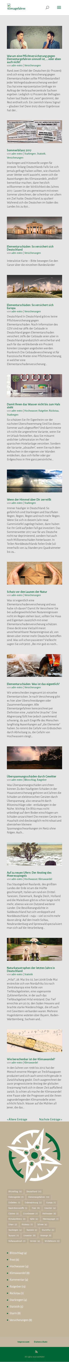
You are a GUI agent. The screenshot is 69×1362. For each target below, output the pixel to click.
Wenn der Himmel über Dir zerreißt (29, 499)
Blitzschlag (30, 780)
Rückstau (54, 410)
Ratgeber (43, 410)
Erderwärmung (33, 1202)
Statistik (41, 153)
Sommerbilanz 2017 (19, 150)
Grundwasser (30, 1213)
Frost (36, 1208)
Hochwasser (30, 410)
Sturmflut (48, 1230)
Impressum (23, 1342)
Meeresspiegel (50, 1219)
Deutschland (33, 1191)
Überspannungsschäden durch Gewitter (31, 776)
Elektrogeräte (16, 1197)
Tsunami (13, 1235)
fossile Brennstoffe (17, 1208)
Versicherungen (32, 65)
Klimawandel (45, 879)
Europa (51, 1202)
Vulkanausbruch (16, 1241)
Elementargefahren (38, 1197)
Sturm (13, 1313)
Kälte (34, 1219)
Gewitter (50, 1208)
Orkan (12, 1224)
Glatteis (13, 1213)
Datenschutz (40, 1342)
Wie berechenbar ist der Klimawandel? (31, 1059)
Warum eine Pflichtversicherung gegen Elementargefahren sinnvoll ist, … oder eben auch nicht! (34, 59)
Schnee (42, 1224)
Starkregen (30, 153)
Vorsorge (45, 1235)
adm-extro (17, 65)
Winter (35, 1241)
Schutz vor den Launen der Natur (27, 591)
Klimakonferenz (16, 1219)
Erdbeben (14, 1202)
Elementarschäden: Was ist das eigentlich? (33, 684)
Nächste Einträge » (50, 1119)
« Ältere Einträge (17, 1119)
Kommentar (17, 1279)
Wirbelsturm (52, 1241)
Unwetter (29, 1235)
